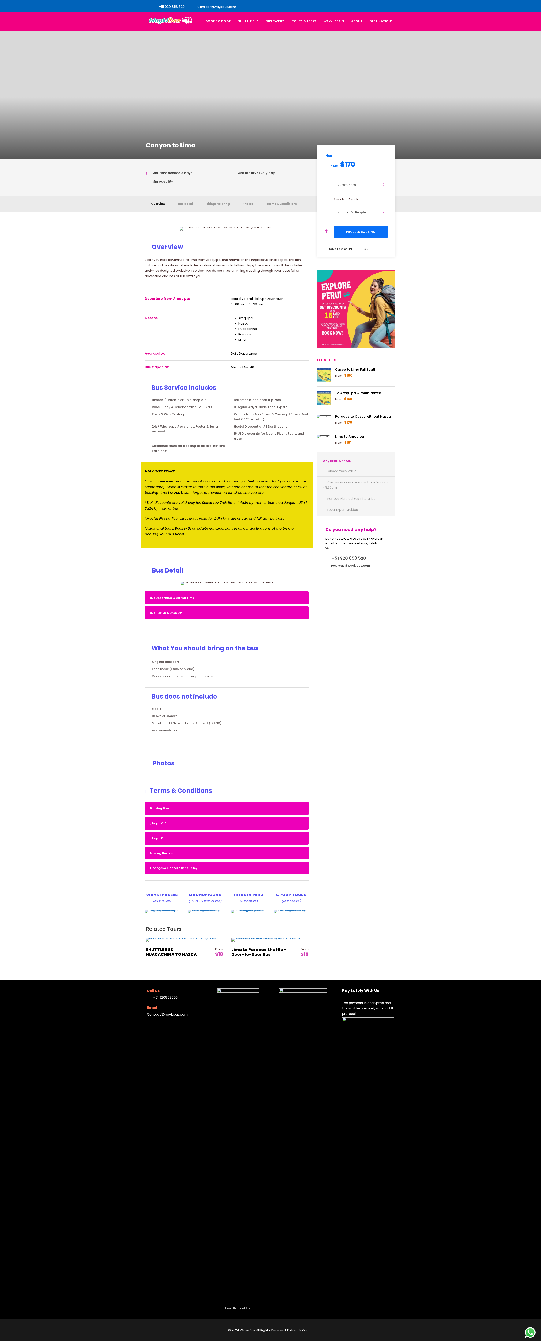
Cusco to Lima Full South (355, 369)
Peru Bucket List (238, 1308)
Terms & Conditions (281, 204)
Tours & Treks (304, 21)
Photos (248, 204)
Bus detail (186, 204)
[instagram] (385, 6)
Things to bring (218, 204)
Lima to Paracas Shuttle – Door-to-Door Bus (259, 952)
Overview (158, 204)
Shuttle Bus (248, 21)
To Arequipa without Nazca (358, 393)
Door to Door (218, 21)
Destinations (381, 21)
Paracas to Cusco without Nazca (363, 416)
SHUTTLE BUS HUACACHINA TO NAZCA (171, 952)
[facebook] (378, 6)
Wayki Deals (334, 21)
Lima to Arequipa (349, 436)
